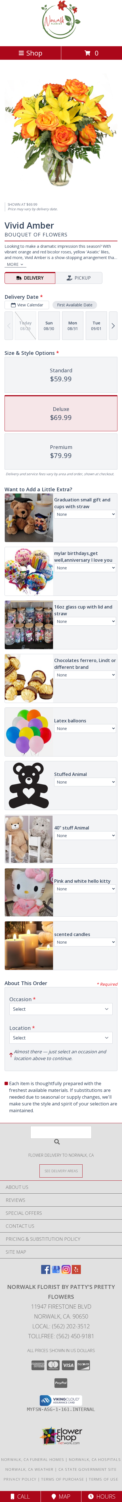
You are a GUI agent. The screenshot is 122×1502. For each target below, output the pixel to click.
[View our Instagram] (66, 1272)
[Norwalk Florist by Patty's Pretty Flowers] (61, 38)
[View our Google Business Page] (55, 1272)
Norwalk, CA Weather (29, 1469)
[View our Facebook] (45, 1272)
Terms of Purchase (62, 1479)
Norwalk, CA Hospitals (95, 1459)
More (12, 264)
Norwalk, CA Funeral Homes (32, 1459)
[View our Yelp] (76, 1272)
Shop (34, 52)
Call (22, 1496)
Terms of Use (103, 1479)
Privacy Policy (20, 1479)
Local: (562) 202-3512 (61, 1326)
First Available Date (74, 305)
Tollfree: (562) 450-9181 (61, 1336)
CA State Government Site (87, 1469)
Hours (104, 1496)
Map (63, 1496)
